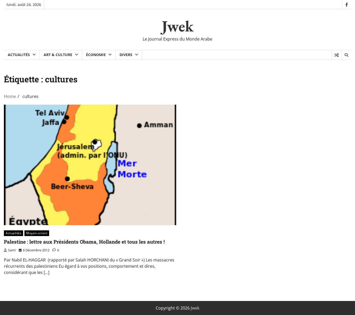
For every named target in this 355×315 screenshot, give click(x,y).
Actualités (19, 54)
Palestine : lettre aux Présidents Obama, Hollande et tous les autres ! (84, 241)
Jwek (178, 26)
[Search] (346, 55)
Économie (96, 54)
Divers (126, 54)
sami (12, 250)
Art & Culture (58, 54)
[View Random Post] (336, 55)
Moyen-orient (36, 233)
